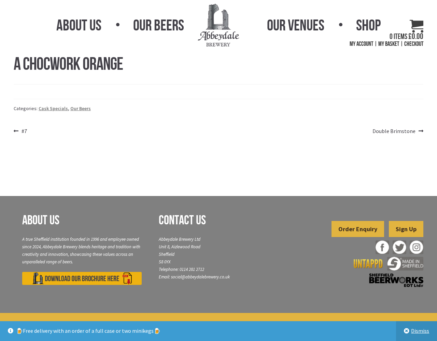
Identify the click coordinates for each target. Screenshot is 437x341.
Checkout (413, 43)
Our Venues (295, 25)
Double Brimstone (393, 131)
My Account (361, 43)
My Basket (388, 43)
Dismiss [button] (420, 330)
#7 (24, 131)
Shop (368, 25)
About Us (78, 25)
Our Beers (158, 25)
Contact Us (182, 220)
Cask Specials (53, 108)
